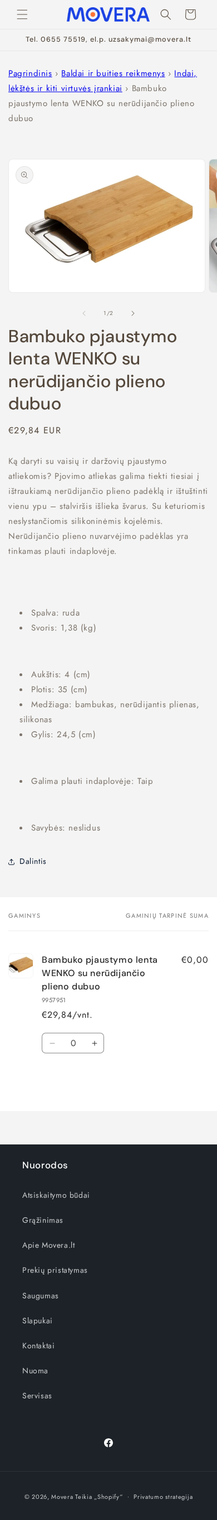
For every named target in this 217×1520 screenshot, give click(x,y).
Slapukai (37, 1320)
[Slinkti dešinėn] (133, 313)
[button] (22, 14)
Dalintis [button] (33, 861)
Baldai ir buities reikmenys (113, 73)
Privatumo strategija (163, 1496)
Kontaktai (38, 1345)
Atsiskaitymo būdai (56, 1195)
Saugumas (40, 1295)
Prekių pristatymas (55, 1270)
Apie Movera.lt (48, 1245)
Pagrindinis (30, 73)
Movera (62, 1496)
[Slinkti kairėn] (84, 313)
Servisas (37, 1395)
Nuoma (35, 1370)
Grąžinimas (42, 1220)
